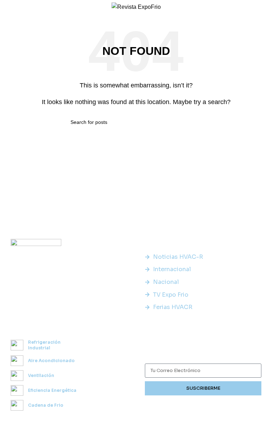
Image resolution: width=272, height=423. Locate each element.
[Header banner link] (136, 211)
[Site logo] (136, 7)
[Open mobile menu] (8, 7)
